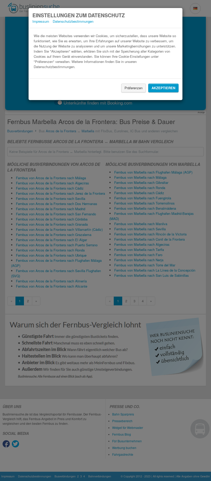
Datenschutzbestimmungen (73, 21)
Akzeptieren (163, 87)
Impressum (40, 21)
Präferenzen (134, 87)
